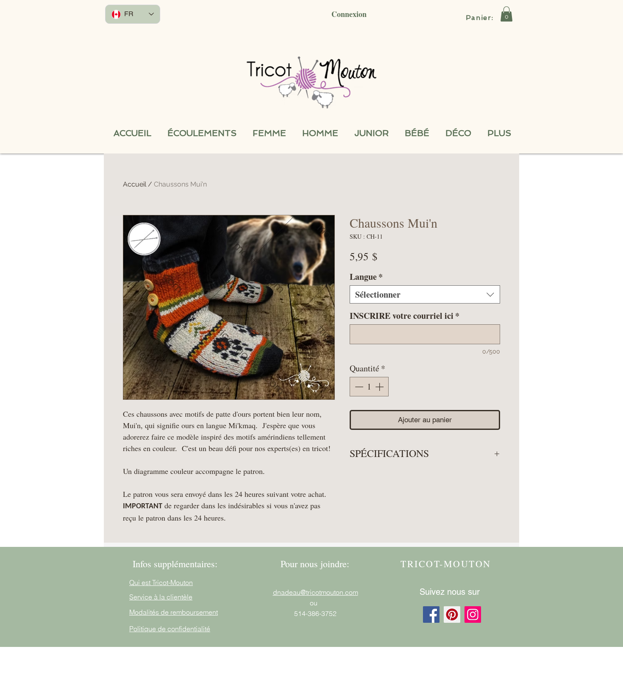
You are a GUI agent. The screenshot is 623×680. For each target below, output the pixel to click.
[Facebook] (431, 614)
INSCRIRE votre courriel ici (404, 315)
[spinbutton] (369, 386)
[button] (506, 14)
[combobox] (425, 294)
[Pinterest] (452, 614)
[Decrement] (358, 386)
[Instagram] (472, 614)
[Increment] (380, 386)
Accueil (134, 184)
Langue (366, 276)
